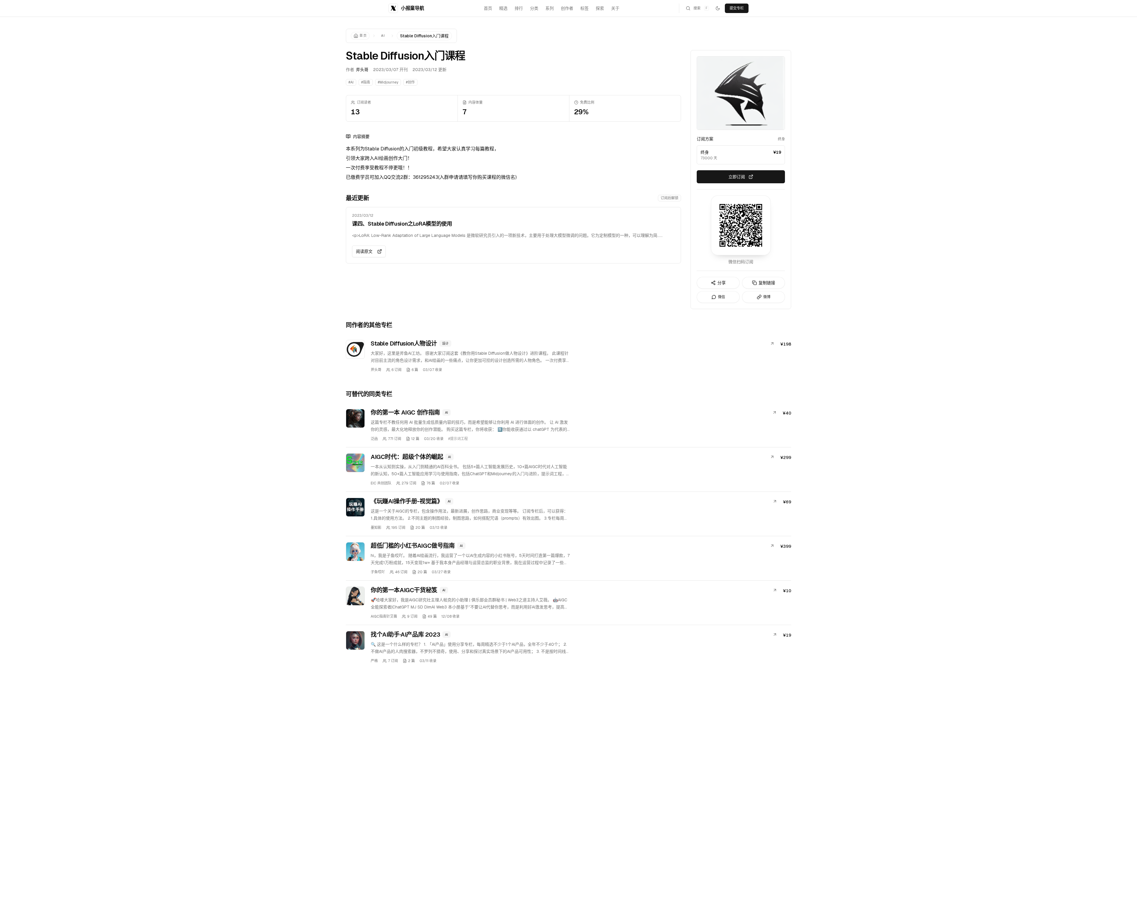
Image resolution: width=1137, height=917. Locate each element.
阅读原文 (364, 251)
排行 (519, 8)
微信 (721, 297)
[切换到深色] (717, 8)
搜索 (700, 8)
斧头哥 (362, 69)
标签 (584, 8)
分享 (721, 282)
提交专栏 (737, 8)
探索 (600, 8)
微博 (766, 297)
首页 (488, 8)
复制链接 (767, 282)
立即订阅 (736, 176)
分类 (534, 8)
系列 (549, 8)
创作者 (567, 8)
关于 (615, 8)
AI (383, 35)
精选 (503, 8)
